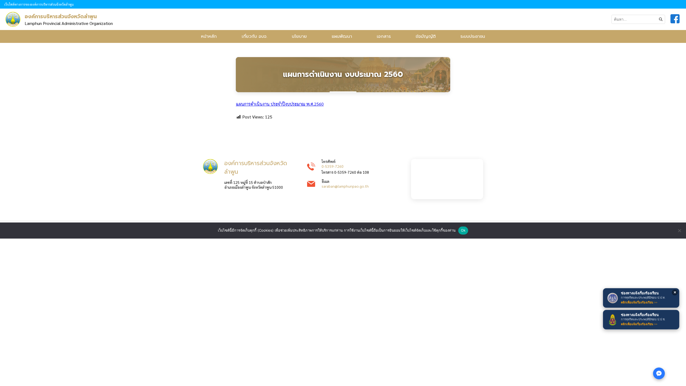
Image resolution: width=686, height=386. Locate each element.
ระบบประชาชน (472, 36)
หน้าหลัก (209, 36)
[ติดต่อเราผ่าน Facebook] (659, 373)
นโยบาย (299, 36)
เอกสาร (384, 36)
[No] (679, 230)
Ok (463, 230)
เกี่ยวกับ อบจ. (254, 36)
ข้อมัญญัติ (426, 36)
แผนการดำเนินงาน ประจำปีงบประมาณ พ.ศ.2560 (280, 104)
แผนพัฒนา (342, 36)
